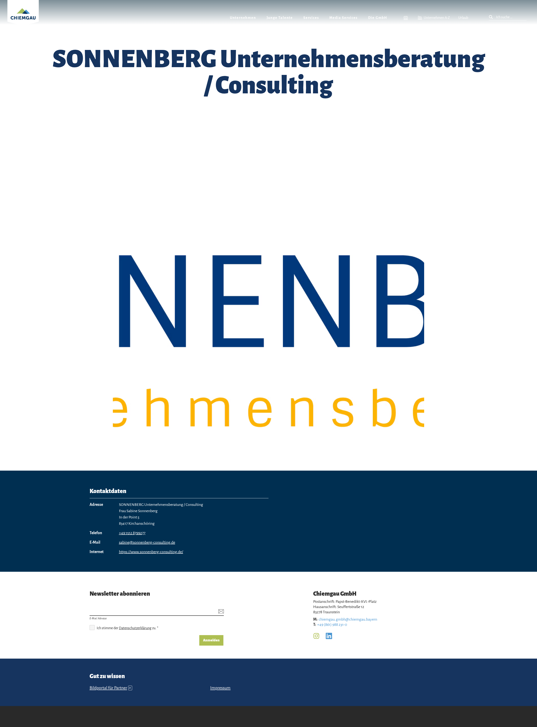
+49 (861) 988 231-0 (332, 625)
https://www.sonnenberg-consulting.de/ (151, 552)
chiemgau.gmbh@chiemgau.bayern (348, 619)
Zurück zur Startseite (23, 18)
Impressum (220, 687)
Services (311, 18)
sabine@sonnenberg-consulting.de (147, 542)
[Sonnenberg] (268, 338)
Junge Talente (280, 18)
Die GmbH (377, 18)
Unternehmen (243, 18)
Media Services (343, 18)
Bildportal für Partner (110, 687)
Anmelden (211, 640)
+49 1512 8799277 (132, 533)
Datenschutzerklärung (135, 628)
